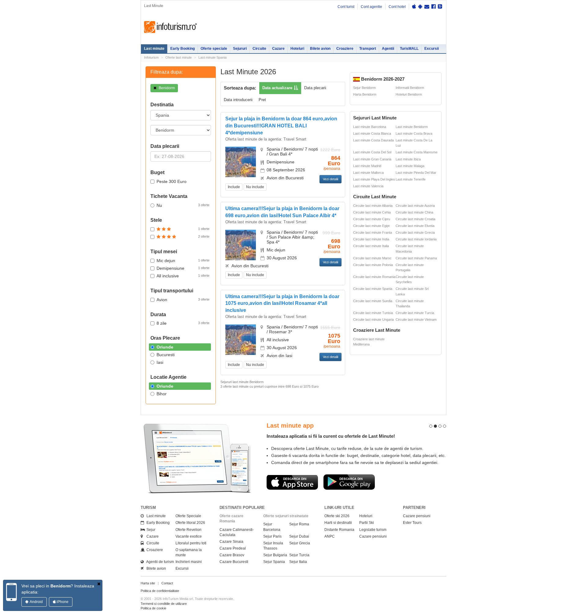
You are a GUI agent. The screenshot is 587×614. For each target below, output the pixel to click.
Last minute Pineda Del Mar (416, 172)
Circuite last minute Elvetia (415, 226)
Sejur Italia (298, 562)
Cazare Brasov (232, 555)
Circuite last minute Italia (371, 246)
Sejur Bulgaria (275, 555)
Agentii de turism (159, 562)
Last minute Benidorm (412, 127)
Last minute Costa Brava (414, 133)
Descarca (292, 482)
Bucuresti (166, 354)
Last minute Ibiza (408, 159)
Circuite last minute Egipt (371, 226)
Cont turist (346, 7)
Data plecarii (315, 88)
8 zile (183, 323)
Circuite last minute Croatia (415, 219)
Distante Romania (339, 530)
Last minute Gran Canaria (372, 159)
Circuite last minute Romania (374, 277)
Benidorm (166, 88)
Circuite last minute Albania (373, 205)
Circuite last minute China (414, 212)
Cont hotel (397, 7)
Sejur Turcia (299, 555)
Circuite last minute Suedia (372, 301)
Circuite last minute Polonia (373, 265)
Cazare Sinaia (231, 541)
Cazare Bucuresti (234, 562)
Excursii (431, 48)
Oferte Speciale (188, 516)
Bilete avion (320, 48)
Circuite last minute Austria (415, 205)
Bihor (162, 393)
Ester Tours (412, 523)
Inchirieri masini (188, 562)
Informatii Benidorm (410, 88)
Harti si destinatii (338, 523)
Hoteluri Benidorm (409, 94)
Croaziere (344, 48)
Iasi (160, 362)
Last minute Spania (212, 57)
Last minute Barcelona (369, 127)
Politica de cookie (153, 608)
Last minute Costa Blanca (372, 133)
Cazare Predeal (233, 548)
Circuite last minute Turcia (415, 313)
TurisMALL (409, 48)
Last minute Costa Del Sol (372, 152)
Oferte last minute (178, 57)
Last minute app (290, 425)
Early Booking (182, 48)
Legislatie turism (372, 530)
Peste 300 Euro (171, 181)
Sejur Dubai (299, 536)
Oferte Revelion (188, 530)
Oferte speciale (214, 48)
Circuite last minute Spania (372, 289)
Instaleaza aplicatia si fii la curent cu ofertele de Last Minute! (331, 436)
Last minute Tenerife (411, 179)
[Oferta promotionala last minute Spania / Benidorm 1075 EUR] (240, 339)
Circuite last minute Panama (416, 258)
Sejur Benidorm (364, 88)
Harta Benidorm (364, 94)
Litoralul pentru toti (190, 543)
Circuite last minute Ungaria (373, 319)
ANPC (329, 536)
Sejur (149, 530)
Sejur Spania (274, 562)
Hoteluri (297, 48)
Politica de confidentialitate (160, 591)
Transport (367, 48)
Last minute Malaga (410, 166)
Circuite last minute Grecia (415, 232)
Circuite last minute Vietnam (416, 319)
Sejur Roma (299, 524)
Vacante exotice (188, 536)
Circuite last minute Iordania (416, 239)
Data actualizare (277, 88)
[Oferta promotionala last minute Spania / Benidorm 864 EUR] (240, 161)
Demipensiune (183, 268)
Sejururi (240, 48)
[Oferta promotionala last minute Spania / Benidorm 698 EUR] (240, 244)
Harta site (148, 583)
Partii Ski (366, 523)
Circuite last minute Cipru (371, 219)
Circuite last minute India (371, 239)
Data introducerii (238, 99)
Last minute (154, 48)
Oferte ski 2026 (336, 516)
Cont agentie (371, 7)
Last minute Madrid (367, 166)
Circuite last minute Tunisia (373, 313)
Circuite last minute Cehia (372, 212)
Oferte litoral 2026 (190, 523)
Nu (183, 205)
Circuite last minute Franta (372, 232)
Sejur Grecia (299, 543)
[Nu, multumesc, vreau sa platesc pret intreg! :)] (99, 584)
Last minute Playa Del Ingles (374, 179)
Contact (167, 583)
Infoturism (170, 27)
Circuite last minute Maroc (372, 258)
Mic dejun (183, 260)
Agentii (388, 48)
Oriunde (165, 347)
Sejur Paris (272, 536)
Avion (183, 299)
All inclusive (183, 275)
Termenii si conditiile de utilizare (164, 603)
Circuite (259, 48)
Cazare (278, 48)
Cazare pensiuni (373, 536)
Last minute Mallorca (368, 172)
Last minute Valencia (368, 186)
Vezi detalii (330, 179)
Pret (262, 99)
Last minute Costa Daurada (373, 140)
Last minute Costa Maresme (416, 152)
